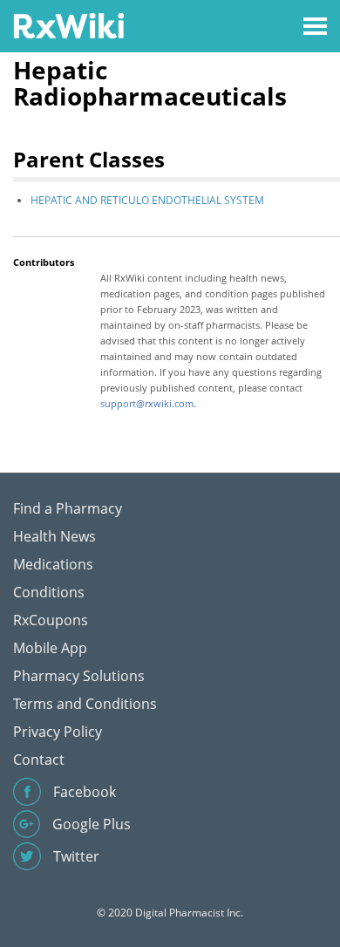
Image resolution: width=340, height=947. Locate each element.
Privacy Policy (57, 731)
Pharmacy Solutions (79, 675)
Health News (54, 536)
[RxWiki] (68, 24)
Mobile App (50, 647)
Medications (53, 564)
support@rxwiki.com (147, 403)
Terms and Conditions (85, 703)
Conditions (49, 592)
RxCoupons (50, 620)
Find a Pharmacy (67, 508)
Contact (39, 759)
